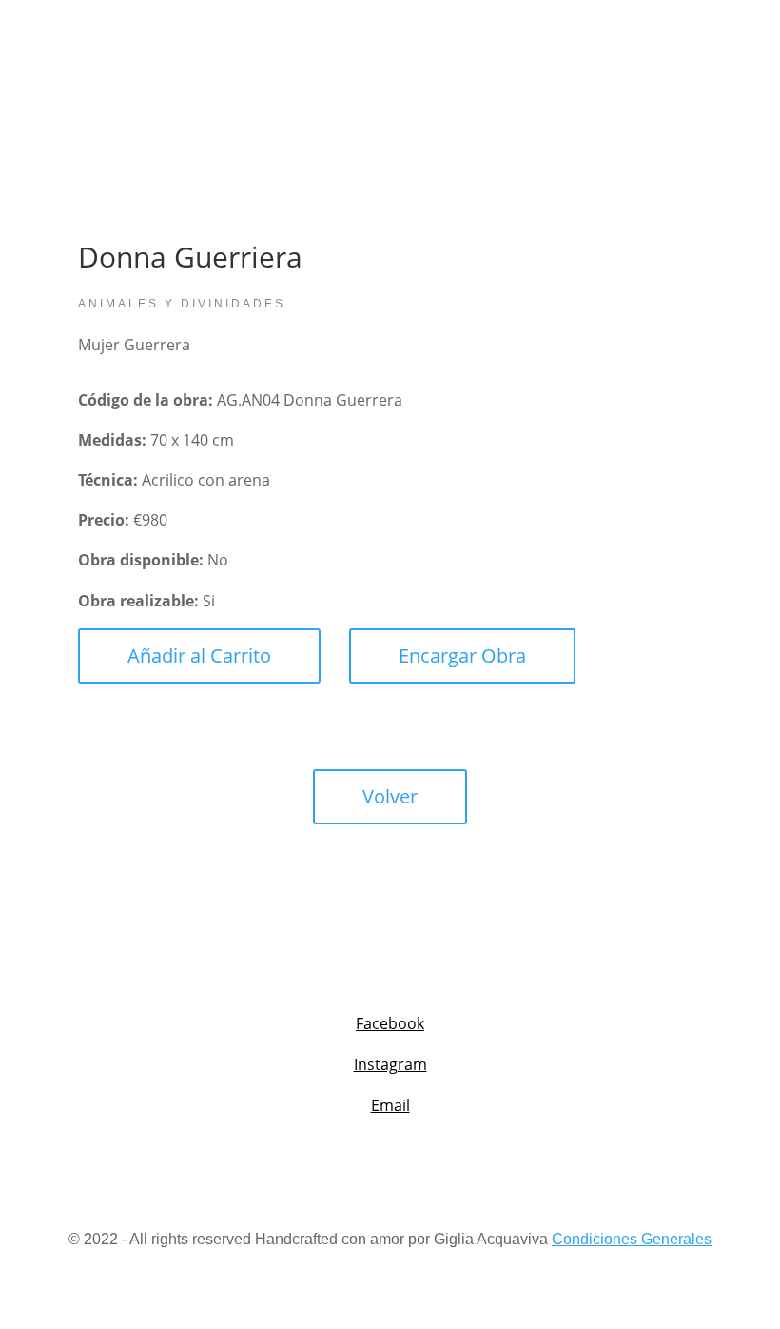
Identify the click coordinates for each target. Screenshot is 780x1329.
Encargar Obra (462, 655)
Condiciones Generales (632, 1239)
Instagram (390, 1064)
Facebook (390, 1023)
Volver (390, 796)
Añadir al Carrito (199, 655)
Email (390, 1105)
